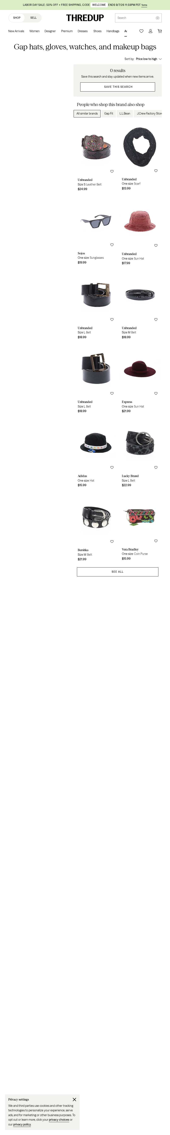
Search (122, 18)
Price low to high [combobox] (146, 59)
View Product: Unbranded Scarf (140, 157)
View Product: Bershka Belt (95, 527)
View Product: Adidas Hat (95, 453)
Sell (33, 17)
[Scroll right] (155, 113)
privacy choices (59, 1120)
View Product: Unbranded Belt (95, 305)
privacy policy (22, 1124)
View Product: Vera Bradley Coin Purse (140, 527)
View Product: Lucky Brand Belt (140, 453)
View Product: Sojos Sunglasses (95, 231)
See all (118, 571)
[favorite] (112, 171)
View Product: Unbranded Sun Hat (140, 231)
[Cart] (160, 31)
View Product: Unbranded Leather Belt (95, 157)
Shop (17, 17)
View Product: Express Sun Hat (140, 379)
